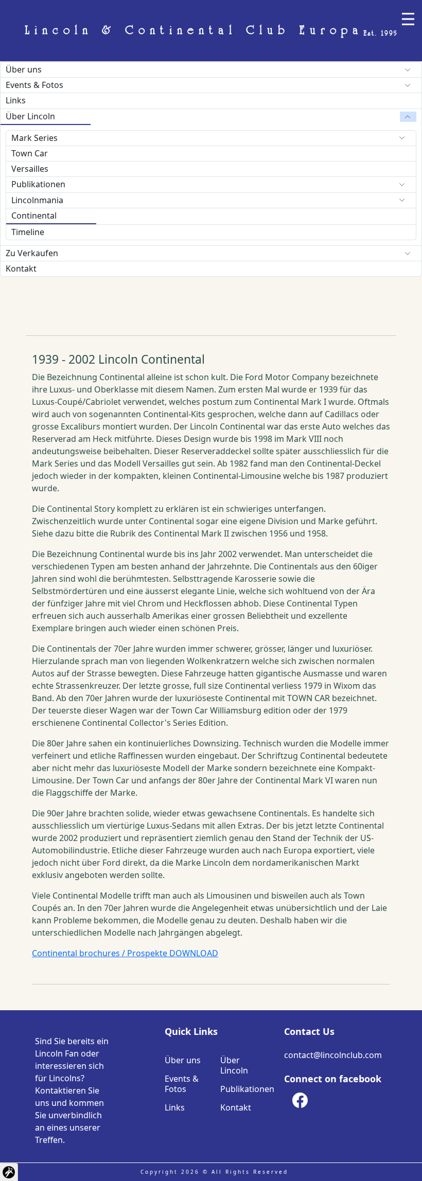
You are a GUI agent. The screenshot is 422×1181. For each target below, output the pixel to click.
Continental (34, 215)
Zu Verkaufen (32, 253)
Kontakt (21, 268)
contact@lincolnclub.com (333, 1055)
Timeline (27, 232)
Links (16, 100)
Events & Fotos (34, 85)
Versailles (29, 168)
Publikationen (38, 184)
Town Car (29, 153)
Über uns (24, 69)
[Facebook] (300, 1100)
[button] (9, 1172)
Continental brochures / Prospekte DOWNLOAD (125, 953)
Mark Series (34, 138)
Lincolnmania (37, 200)
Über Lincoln (30, 116)
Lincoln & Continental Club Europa (211, 31)
